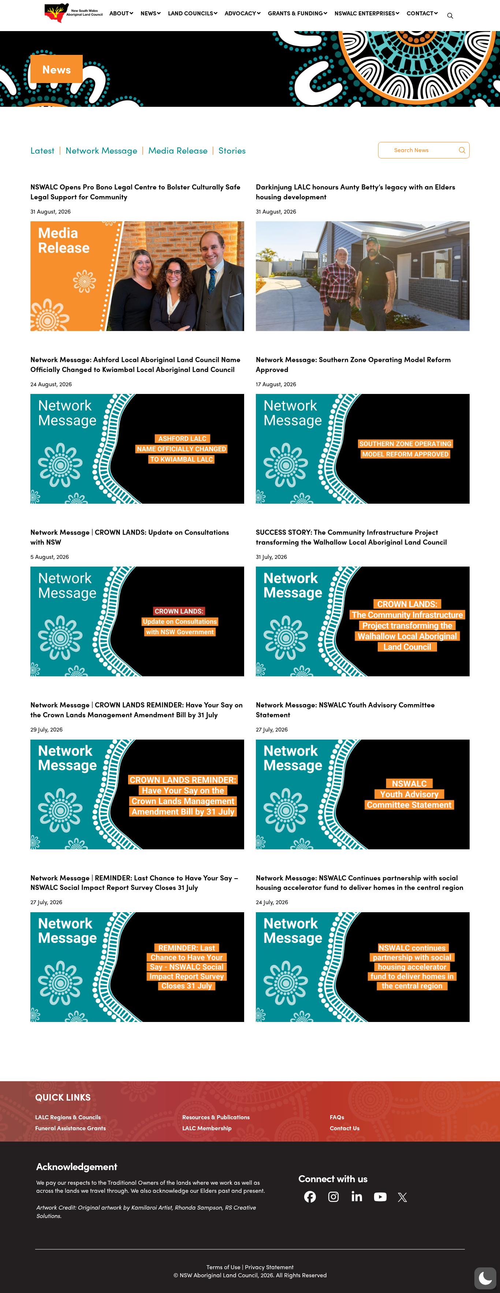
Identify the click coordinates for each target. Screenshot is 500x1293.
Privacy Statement (269, 1267)
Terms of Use (223, 1267)
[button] (450, 16)
